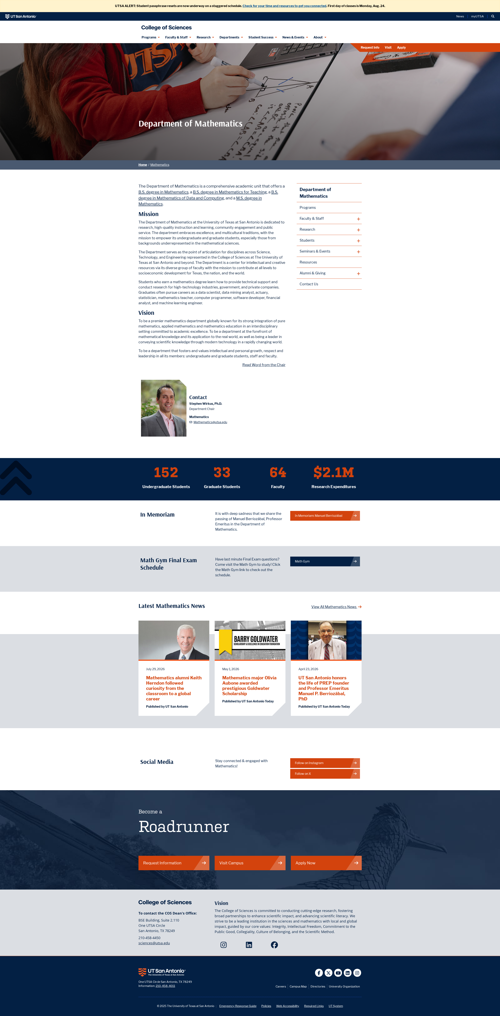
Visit (388, 47)
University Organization (344, 986)
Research (204, 37)
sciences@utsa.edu (154, 943)
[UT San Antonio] (21, 16)
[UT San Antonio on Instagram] (357, 973)
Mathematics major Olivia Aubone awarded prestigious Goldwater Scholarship (249, 685)
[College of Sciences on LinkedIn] (250, 946)
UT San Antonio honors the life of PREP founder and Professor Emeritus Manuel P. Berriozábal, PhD (323, 688)
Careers (281, 986)
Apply (401, 47)
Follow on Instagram (309, 763)
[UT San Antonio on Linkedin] (348, 973)
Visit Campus (231, 862)
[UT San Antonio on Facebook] (319, 973)
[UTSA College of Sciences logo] (165, 26)
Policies (266, 1006)
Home (142, 165)
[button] (493, 16)
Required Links (314, 1006)
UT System (336, 1006)
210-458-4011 (165, 986)
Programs (149, 37)
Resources (308, 262)
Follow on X (303, 774)
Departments (229, 37)
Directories (318, 986)
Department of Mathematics (315, 193)
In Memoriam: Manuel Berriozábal (318, 516)
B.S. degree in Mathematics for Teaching (230, 191)
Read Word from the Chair (264, 365)
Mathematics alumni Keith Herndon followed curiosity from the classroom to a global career (174, 688)
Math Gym (302, 561)
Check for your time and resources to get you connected (284, 6)
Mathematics (159, 165)
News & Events (293, 37)
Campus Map (298, 986)
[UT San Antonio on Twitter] (329, 973)
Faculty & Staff (176, 37)
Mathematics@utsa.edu (210, 422)
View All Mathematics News (334, 607)
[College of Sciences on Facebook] (275, 946)
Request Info (370, 47)
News (460, 16)
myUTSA (477, 16)
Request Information (162, 862)
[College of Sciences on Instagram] (224, 946)
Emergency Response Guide (237, 1006)
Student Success (260, 37)
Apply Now (305, 862)
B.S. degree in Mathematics (163, 191)
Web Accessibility (287, 1006)
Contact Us (309, 284)
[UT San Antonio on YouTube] (338, 973)
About (318, 37)
